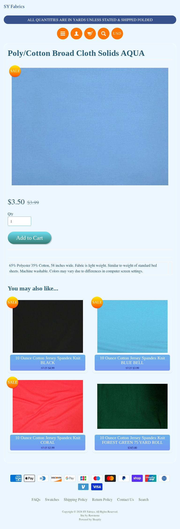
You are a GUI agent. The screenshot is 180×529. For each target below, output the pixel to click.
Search (144, 499)
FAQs (36, 499)
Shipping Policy (75, 499)
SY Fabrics (14, 6)
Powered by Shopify (90, 519)
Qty (10, 213)
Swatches (52, 499)
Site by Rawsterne (90, 515)
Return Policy (102, 499)
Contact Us (125, 499)
